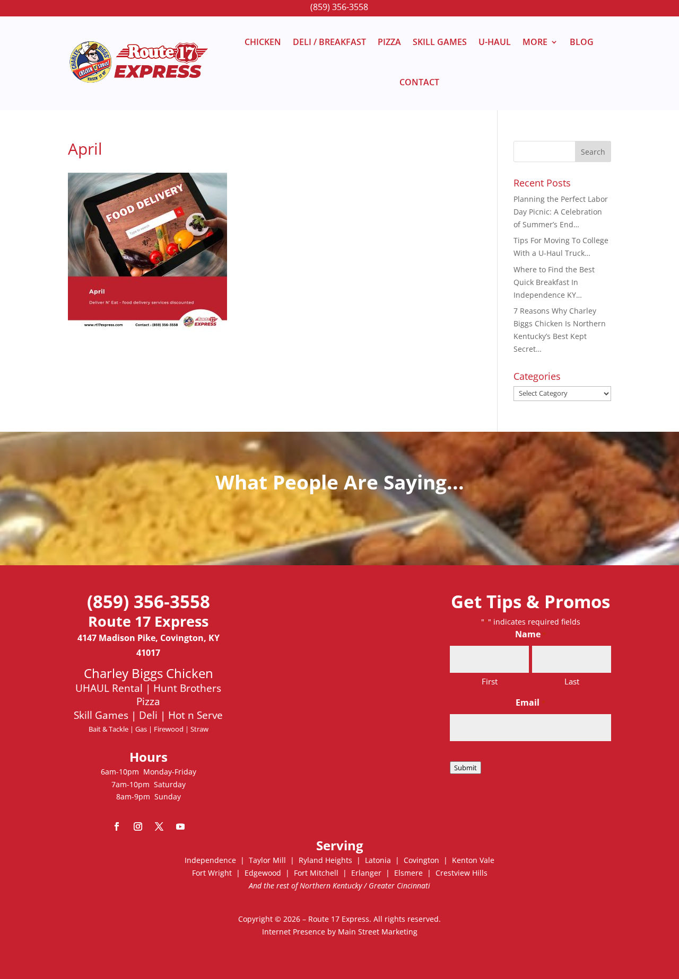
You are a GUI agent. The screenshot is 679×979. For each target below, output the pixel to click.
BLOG (582, 42)
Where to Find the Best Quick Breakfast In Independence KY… (554, 282)
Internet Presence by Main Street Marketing (339, 932)
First (490, 681)
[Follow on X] (159, 826)
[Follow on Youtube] (180, 826)
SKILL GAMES (440, 42)
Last (571, 681)
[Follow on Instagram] (137, 826)
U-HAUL (494, 42)
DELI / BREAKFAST (329, 42)
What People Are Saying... (339, 481)
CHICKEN (263, 42)
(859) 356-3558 (339, 7)
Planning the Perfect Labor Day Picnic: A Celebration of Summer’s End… (560, 211)
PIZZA (389, 42)
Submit (465, 767)
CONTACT (419, 82)
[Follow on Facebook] (116, 826)
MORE (535, 42)
